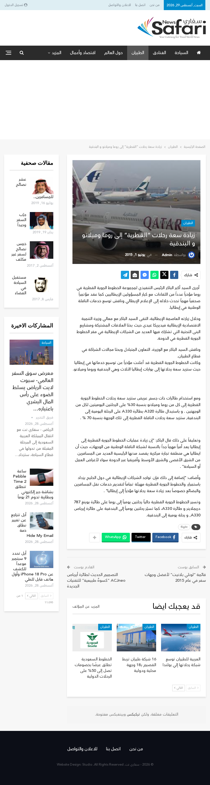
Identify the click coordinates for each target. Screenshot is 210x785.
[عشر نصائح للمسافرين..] (41, 185)
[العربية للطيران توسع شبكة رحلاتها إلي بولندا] (180, 637)
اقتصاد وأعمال (82, 52)
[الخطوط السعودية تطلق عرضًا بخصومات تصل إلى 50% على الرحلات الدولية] (92, 637)
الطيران (138, 52)
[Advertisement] (105, 101)
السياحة (181, 52)
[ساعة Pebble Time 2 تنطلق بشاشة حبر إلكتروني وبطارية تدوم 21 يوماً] (41, 477)
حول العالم (113, 52)
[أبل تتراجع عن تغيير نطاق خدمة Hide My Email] (41, 521)
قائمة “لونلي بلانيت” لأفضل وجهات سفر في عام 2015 (175, 578)
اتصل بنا (140, 5)
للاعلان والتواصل (119, 5)
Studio (87, 764)
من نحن (155, 5)
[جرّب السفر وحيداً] (41, 221)
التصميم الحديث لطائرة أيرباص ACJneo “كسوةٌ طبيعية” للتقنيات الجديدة (96, 580)
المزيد (56, 52)
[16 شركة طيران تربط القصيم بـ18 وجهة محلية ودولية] (136, 637)
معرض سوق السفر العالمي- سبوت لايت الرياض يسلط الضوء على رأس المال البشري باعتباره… (32, 391)
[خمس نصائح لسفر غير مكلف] (41, 250)
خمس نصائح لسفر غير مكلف (18, 252)
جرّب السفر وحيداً (21, 219)
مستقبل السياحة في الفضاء (19, 285)
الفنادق (159, 52)
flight (184, 527)
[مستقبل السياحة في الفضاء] (41, 283)
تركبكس (133, 715)
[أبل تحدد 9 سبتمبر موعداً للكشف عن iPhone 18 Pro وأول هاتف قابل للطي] (41, 559)
